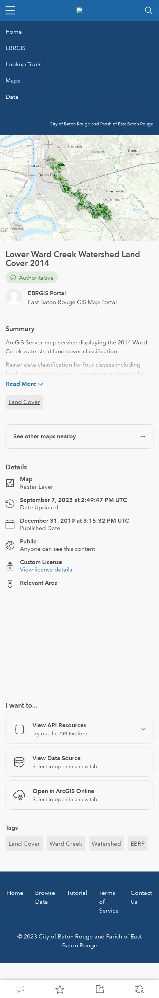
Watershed (106, 843)
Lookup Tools (23, 64)
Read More (21, 383)
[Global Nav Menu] (10, 10)
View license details (46, 569)
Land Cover (24, 401)
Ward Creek (66, 843)
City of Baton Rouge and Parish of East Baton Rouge (101, 124)
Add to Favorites (60, 989)
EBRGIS (16, 47)
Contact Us (141, 897)
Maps (13, 80)
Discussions (20, 989)
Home (14, 31)
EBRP (138, 843)
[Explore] (79, 640)
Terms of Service (109, 901)
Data (12, 96)
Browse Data (45, 897)
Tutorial (77, 892)
